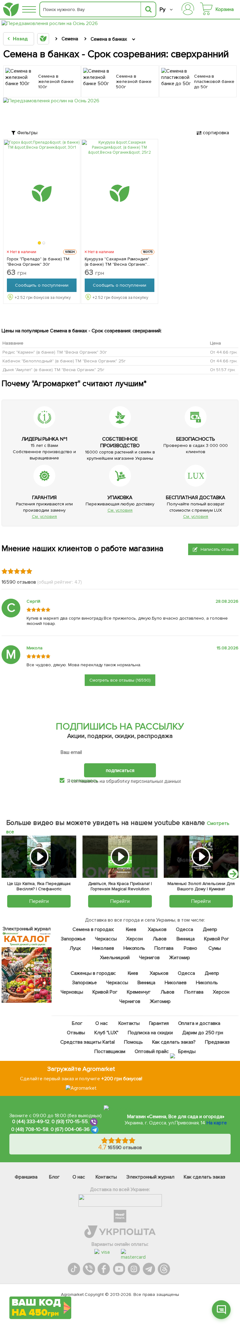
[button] (39, 242)
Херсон (134, 939)
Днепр (210, 929)
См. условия (44, 516)
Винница (186, 939)
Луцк (75, 948)
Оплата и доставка (199, 1023)
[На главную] (11, 10)
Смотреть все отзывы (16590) (120, 680)
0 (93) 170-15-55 (70, 1121)
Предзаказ (217, 1042)
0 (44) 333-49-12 (30, 1121)
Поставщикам (109, 1051)
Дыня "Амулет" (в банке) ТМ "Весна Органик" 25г (53, 369)
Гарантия (159, 1023)
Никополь (134, 948)
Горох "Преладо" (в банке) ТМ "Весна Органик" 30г (38, 261)
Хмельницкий (115, 957)
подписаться (120, 770)
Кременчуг (139, 992)
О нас (101, 1023)
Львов (160, 939)
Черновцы (72, 992)
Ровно (190, 948)
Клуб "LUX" (106, 1033)
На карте (217, 1123)
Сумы (214, 948)
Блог (77, 1023)
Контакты (129, 1023)
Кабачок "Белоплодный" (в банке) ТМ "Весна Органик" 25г (64, 360)
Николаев (103, 948)
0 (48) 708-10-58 (29, 1129)
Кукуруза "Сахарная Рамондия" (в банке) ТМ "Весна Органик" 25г (117, 261)
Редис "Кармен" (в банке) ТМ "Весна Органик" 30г (54, 352)
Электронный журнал (150, 1177)
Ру (162, 9)
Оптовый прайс (152, 1051)
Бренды (187, 1051)
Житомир (179, 957)
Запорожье (73, 939)
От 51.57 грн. (223, 369)
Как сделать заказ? (174, 1042)
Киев (131, 929)
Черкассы (106, 939)
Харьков (157, 929)
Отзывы (76, 1033)
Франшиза (26, 1177)
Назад (20, 39)
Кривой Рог (216, 939)
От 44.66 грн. (224, 352)
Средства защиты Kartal (87, 1042)
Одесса (184, 929)
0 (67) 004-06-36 (70, 1129)
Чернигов (149, 957)
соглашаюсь (84, 780)
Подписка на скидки (150, 1033)
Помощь (133, 1042)
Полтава (163, 948)
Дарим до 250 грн (202, 1033)
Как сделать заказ (204, 1177)
